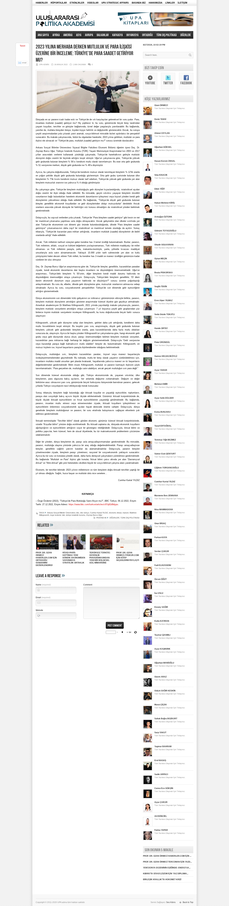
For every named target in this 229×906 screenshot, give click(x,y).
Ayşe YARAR (160, 370)
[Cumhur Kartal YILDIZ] (147, 491)
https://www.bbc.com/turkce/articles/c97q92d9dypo (93, 504)
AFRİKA (56, 35)
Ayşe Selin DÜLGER (164, 398)
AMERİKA (67, 35)
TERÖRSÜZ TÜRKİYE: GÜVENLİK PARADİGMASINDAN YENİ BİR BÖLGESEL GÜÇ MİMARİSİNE (99, 557)
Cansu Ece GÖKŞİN (163, 788)
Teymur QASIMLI (162, 635)
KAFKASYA (117, 35)
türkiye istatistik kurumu (75, 515)
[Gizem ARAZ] (147, 686)
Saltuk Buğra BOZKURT (165, 718)
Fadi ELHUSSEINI (162, 565)
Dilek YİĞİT (159, 189)
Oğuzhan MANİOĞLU (164, 663)
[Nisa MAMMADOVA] (147, 519)
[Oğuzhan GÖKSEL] (147, 157)
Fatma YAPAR (161, 830)
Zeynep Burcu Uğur (94, 515)
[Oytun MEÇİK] (147, 268)
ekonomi (112, 513)
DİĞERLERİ (185, 35)
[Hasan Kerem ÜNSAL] (147, 170)
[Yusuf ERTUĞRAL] (147, 435)
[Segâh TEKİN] (147, 296)
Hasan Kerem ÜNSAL (164, 161)
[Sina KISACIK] (147, 184)
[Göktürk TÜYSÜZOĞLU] (147, 240)
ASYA (78, 35)
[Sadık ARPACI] (147, 784)
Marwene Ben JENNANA (166, 495)
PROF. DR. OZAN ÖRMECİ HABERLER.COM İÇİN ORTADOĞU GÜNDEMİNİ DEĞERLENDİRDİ (46, 558)
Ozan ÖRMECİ (161, 105)
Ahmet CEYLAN (162, 133)
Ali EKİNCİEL (160, 816)
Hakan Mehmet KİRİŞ (164, 203)
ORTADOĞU (147, 35)
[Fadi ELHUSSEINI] (147, 575)
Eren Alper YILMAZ (163, 300)
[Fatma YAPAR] (147, 839)
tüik (63, 515)
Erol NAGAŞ (160, 760)
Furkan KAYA (160, 537)
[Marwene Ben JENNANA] (147, 505)
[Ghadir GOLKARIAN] (147, 254)
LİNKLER (170, 3)
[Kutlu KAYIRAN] (147, 630)
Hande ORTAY (161, 328)
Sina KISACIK (160, 175)
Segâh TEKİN (160, 286)
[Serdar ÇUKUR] (147, 561)
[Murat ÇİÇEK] (147, 714)
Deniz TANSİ (160, 119)
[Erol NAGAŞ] (147, 770)
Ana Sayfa (43, 35)
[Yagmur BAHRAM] (147, 756)
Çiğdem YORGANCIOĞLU (166, 468)
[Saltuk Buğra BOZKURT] (147, 728)
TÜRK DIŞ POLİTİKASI (166, 35)
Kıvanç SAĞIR (161, 607)
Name (43, 585)
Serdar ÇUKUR (161, 551)
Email (43, 597)
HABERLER (42, 3)
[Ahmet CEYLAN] (147, 143)
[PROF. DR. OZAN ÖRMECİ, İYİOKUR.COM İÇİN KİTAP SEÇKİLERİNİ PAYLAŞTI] (128, 550)
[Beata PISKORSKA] (147, 282)
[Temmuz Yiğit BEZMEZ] (147, 449)
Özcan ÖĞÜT (160, 579)
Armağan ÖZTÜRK (163, 217)
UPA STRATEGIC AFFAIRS (115, 3)
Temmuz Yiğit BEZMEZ (165, 440)
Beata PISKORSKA (163, 272)
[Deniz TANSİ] (147, 129)
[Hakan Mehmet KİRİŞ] (147, 212)
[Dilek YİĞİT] (147, 198)
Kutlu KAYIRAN (161, 621)
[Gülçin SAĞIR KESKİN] (147, 700)
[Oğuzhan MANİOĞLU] (147, 672)
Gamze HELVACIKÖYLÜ (165, 356)
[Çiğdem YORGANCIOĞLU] (147, 477)
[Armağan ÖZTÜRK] (147, 226)
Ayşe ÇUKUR (160, 802)
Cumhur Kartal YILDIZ (99, 513)
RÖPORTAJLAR (59, 3)
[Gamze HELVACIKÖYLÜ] (147, 366)
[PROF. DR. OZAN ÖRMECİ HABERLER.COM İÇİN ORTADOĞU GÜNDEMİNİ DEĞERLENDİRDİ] (47, 550)
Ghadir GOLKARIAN (164, 245)
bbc (77, 513)
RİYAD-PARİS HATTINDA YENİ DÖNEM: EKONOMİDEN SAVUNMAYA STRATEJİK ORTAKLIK (74, 557)
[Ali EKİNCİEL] (147, 826)
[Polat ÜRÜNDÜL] (147, 352)
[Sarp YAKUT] (147, 742)
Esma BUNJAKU (162, 412)
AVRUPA (89, 35)
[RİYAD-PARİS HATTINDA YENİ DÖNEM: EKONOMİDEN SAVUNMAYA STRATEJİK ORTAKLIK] (74, 550)
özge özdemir (55, 515)
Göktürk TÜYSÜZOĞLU (165, 231)
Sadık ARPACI (161, 774)
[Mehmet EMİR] (147, 393)
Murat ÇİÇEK (160, 704)
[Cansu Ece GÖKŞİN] (147, 798)
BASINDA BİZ (139, 3)
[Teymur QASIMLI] (147, 644)
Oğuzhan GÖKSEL (163, 147)
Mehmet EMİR (161, 384)
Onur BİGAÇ (160, 523)
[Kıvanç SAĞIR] (147, 616)
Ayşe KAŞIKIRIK (162, 649)
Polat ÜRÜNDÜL (162, 342)
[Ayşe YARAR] (147, 380)
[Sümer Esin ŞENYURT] (147, 463)
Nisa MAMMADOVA (163, 509)
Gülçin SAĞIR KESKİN (165, 691)
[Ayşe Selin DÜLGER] (147, 407)
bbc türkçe (84, 513)
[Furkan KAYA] (147, 547)
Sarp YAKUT (160, 732)
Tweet (22, 46)
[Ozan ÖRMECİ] (147, 115)
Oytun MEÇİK (160, 258)
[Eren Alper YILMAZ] (147, 310)
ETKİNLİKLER (77, 3)
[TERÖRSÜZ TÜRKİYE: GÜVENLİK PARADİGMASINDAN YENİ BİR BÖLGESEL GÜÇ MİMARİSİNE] (101, 550)
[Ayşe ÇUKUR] (147, 812)
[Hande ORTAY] (147, 338)
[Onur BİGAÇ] (147, 533)
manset (126, 513)
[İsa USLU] (147, 603)
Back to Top (188, 902)
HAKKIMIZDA (155, 3)
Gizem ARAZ (160, 677)
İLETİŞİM (182, 3)
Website (39, 610)
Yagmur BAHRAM (162, 746)
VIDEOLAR (92, 3)
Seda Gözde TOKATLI (164, 314)
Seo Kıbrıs (171, 902)
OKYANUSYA (132, 35)
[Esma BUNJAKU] (147, 421)
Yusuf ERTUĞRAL (162, 426)
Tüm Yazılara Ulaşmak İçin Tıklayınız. (169, 108)
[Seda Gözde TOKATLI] (147, 324)
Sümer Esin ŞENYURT (165, 454)
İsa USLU (158, 593)
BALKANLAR (103, 35)
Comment (87, 585)
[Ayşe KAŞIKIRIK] (147, 658)
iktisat (119, 513)
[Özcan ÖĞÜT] (147, 589)
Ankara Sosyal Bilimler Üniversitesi (61, 513)
